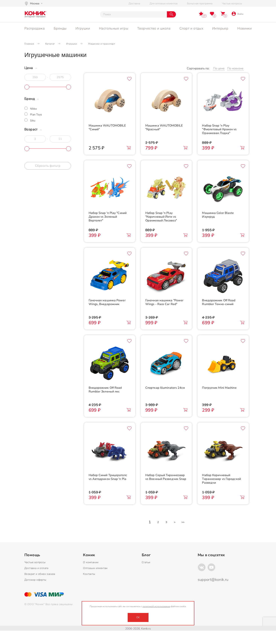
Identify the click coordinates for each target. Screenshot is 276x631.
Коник (89, 555)
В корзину (129, 148)
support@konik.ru (213, 579)
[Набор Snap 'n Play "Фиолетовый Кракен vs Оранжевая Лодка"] (223, 101)
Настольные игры (113, 28)
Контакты (89, 574)
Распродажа (34, 28)
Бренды (60, 28)
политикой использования (156, 606)
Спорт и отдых (191, 28)
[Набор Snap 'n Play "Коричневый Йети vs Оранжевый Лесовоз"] (166, 188)
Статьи (146, 562)
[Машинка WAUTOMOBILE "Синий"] (110, 101)
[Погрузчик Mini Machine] (223, 363)
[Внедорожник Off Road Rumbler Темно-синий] (223, 275)
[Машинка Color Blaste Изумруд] (223, 188)
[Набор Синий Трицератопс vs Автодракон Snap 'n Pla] (110, 450)
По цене (219, 68)
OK (138, 617)
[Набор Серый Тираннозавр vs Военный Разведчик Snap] (166, 450)
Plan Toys (36, 114)
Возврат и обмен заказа (39, 574)
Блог (146, 555)
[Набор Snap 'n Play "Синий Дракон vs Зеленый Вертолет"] (110, 188)
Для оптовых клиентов (164, 3)
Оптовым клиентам (95, 568)
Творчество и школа (153, 28)
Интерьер (220, 28)
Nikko (33, 109)
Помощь (32, 555)
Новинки (244, 28)
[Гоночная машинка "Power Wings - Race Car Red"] (166, 275)
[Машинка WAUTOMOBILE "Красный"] (166, 101)
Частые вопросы (232, 3)
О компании (90, 562)
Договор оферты (35, 580)
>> (183, 522)
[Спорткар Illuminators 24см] (166, 363)
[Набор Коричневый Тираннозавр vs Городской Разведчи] (223, 450)
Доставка (134, 3)
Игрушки (82, 28)
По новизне (235, 68)
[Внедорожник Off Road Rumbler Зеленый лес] (110, 363)
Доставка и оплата (36, 568)
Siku (32, 120)
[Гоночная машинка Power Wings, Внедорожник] (110, 275)
